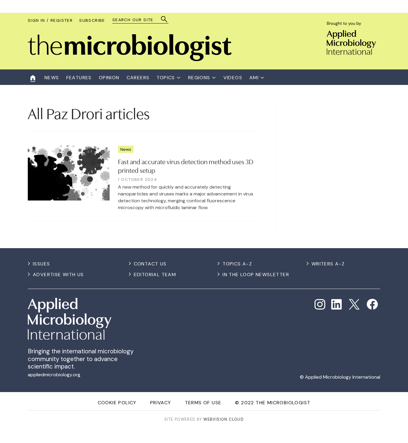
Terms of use (203, 403)
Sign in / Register (50, 20)
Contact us (150, 264)
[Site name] (129, 59)
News (125, 149)
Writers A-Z (328, 264)
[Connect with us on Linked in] (336, 304)
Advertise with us (58, 274)
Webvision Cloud (223, 419)
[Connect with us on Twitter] (354, 304)
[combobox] (137, 20)
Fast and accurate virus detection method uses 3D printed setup (185, 165)
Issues (41, 264)
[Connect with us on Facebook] (372, 304)
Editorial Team (155, 274)
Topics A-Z (237, 264)
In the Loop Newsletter (256, 274)
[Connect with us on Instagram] (320, 304)
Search (164, 19)
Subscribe (92, 20)
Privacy (160, 403)
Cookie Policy (117, 403)
